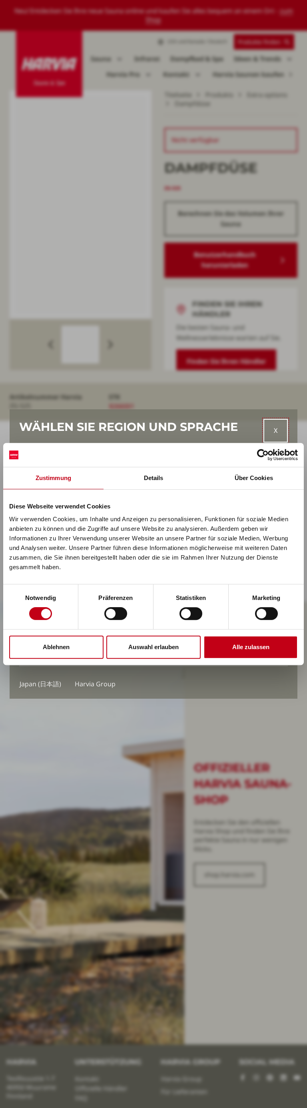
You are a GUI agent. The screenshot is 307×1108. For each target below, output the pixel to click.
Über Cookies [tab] (254, 477)
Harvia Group (95, 684)
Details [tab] (153, 477)
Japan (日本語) (40, 684)
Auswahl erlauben (153, 647)
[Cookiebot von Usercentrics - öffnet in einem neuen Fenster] (263, 455)
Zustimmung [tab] (53, 477)
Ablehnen (56, 647)
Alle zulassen (250, 647)
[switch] (115, 613)
